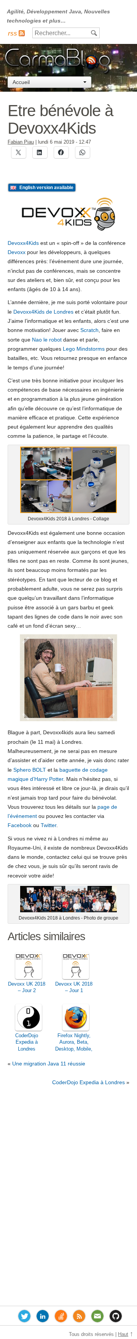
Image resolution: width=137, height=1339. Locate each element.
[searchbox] (66, 33)
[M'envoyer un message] (97, 1317)
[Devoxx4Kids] (68, 230)
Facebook (20, 825)
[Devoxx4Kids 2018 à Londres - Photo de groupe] (68, 910)
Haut (123, 1334)
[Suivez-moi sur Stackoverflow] (61, 1317)
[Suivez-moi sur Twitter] (24, 1317)
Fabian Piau (21, 142)
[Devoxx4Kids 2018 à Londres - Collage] (68, 511)
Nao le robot (47, 340)
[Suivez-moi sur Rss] (79, 1317)
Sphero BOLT (29, 770)
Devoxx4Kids (23, 243)
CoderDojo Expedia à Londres (88, 1082)
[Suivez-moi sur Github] (116, 1317)
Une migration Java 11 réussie (48, 1064)
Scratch (89, 330)
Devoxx (16, 252)
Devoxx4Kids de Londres (43, 312)
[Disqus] (68, 1204)
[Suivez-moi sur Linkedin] (43, 1317)
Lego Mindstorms (84, 349)
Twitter (48, 825)
